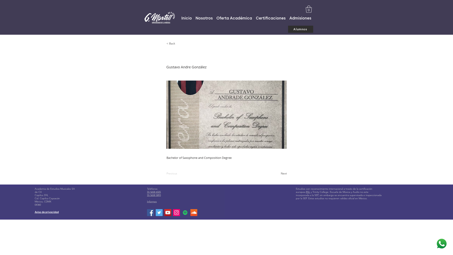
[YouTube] (167, 212)
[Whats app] (441, 243)
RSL (308, 192)
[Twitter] (159, 212)
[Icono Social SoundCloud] (193, 212)
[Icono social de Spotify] (185, 212)
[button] (309, 9)
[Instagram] (176, 212)
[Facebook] (150, 212)
